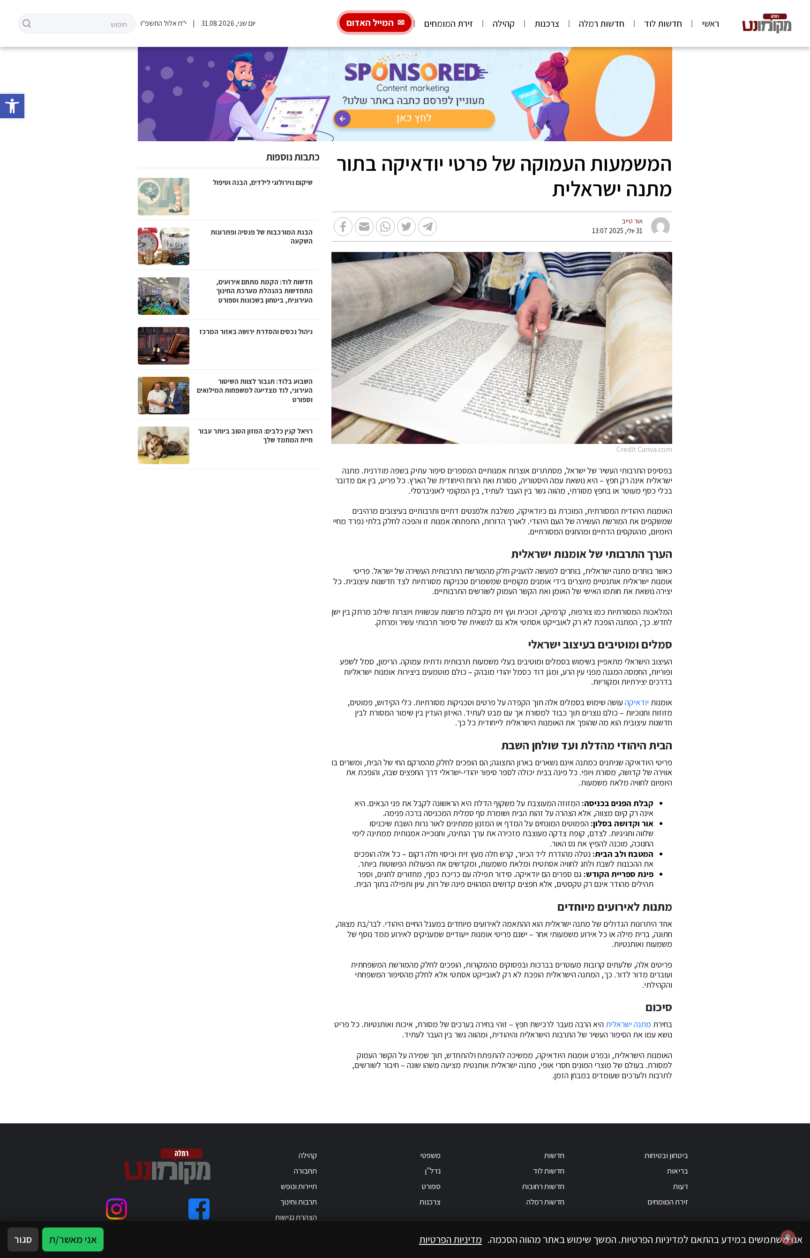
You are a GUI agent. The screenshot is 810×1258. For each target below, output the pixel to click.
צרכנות (546, 23)
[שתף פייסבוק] (343, 226)
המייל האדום (370, 22)
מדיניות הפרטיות (450, 1239)
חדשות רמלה (601, 23)
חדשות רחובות (543, 1186)
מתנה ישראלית (628, 1024)
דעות (680, 1186)
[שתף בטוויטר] (406, 226)
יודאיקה (637, 702)
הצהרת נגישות (296, 1217)
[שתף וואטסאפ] (385, 226)
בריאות (677, 1171)
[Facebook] (199, 1209)
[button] (12, 106)
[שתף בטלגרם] (427, 226)
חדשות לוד (663, 23)
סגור (23, 1239)
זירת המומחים (448, 23)
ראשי (710, 23)
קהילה (504, 23)
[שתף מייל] (364, 226)
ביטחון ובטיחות (666, 1155)
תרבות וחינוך (298, 1202)
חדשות (554, 1155)
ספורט (431, 1186)
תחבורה (305, 1171)
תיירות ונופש (299, 1186)
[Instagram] (116, 1209)
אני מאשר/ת (73, 1239)
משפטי (430, 1155)
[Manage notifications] (787, 1237)
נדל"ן (433, 1171)
